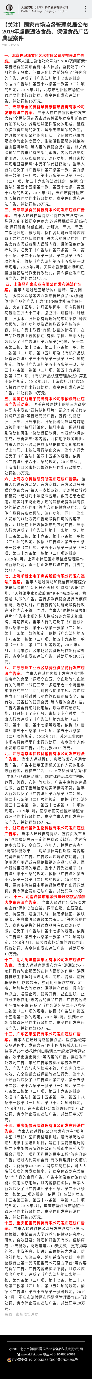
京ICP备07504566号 (63, 1359)
